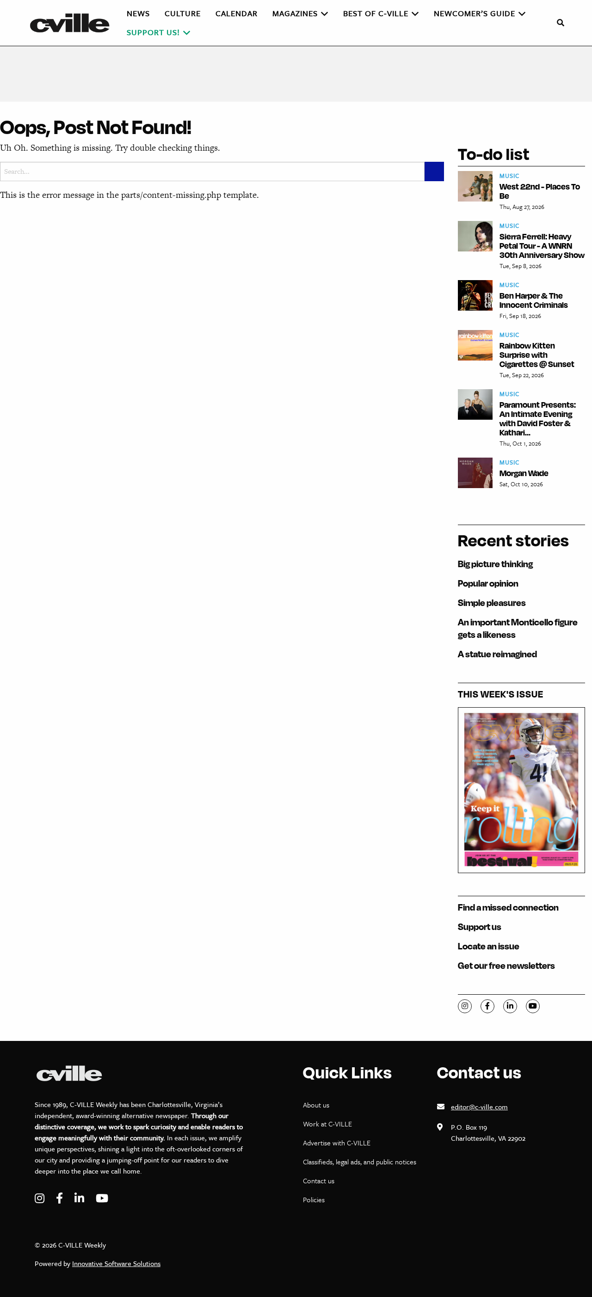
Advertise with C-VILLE (336, 1142)
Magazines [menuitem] (295, 13)
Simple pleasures (492, 602)
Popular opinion (488, 583)
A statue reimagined (497, 654)
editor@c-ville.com (479, 1106)
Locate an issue (488, 946)
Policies (314, 1199)
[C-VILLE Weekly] (73, 23)
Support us (479, 926)
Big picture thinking (495, 563)
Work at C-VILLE (327, 1123)
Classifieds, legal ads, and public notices (359, 1161)
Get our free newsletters (506, 965)
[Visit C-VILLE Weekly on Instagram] (41, 1198)
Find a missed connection (508, 907)
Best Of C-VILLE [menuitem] (375, 13)
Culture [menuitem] (183, 13)
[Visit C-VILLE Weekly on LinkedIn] (80, 1198)
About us (316, 1104)
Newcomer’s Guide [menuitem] (474, 13)
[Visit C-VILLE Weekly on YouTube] (102, 1198)
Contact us (318, 1180)
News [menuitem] (138, 13)
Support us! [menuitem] (153, 32)
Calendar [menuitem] (237, 13)
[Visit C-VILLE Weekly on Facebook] (60, 1198)
